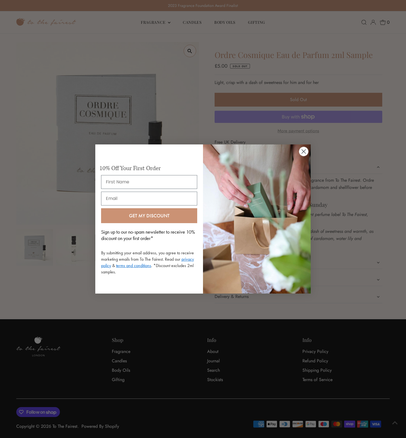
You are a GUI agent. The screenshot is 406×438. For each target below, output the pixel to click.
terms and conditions (133, 265)
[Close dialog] (304, 151)
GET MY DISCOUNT (149, 215)
